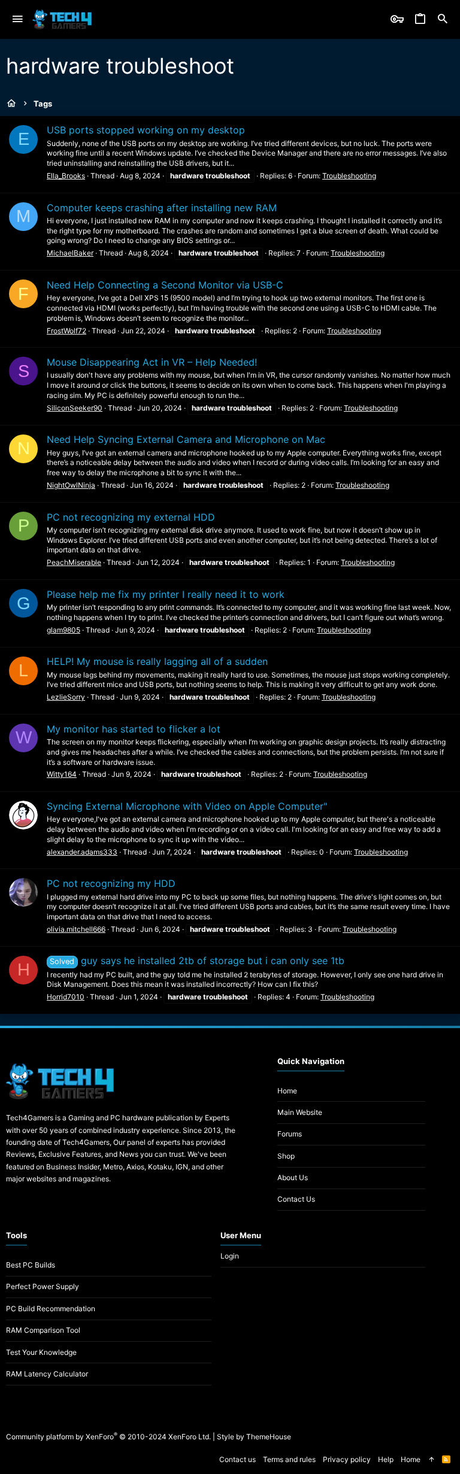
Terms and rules (289, 1459)
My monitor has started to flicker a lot (133, 729)
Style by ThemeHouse (254, 1436)
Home (287, 1090)
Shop (286, 1155)
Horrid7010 (65, 996)
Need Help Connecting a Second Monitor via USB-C (165, 285)
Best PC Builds (30, 1264)
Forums (289, 1133)
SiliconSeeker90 (74, 407)
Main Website (299, 1112)
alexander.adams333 (82, 851)
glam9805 (63, 629)
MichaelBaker (70, 252)
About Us (292, 1177)
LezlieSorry (66, 696)
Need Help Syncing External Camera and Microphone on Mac (186, 439)
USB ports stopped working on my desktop (146, 130)
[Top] (431, 1460)
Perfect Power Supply (42, 1286)
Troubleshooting (349, 175)
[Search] (442, 19)
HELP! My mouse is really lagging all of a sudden (157, 661)
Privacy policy (347, 1459)
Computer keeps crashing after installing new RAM (162, 208)
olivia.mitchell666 (76, 929)
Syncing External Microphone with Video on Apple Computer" (187, 806)
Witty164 (62, 774)
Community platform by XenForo (108, 1436)
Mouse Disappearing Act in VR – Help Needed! (152, 362)
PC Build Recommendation (50, 1308)
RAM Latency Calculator (47, 1373)
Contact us (296, 1199)
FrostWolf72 (66, 330)
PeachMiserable (74, 562)
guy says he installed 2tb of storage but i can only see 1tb (197, 961)
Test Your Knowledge (41, 1352)
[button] (17, 19)
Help (386, 1459)
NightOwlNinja (71, 485)
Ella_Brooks (66, 175)
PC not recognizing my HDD (111, 883)
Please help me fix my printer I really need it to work (166, 594)
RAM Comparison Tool (43, 1330)
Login (229, 1255)
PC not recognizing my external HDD (131, 517)
